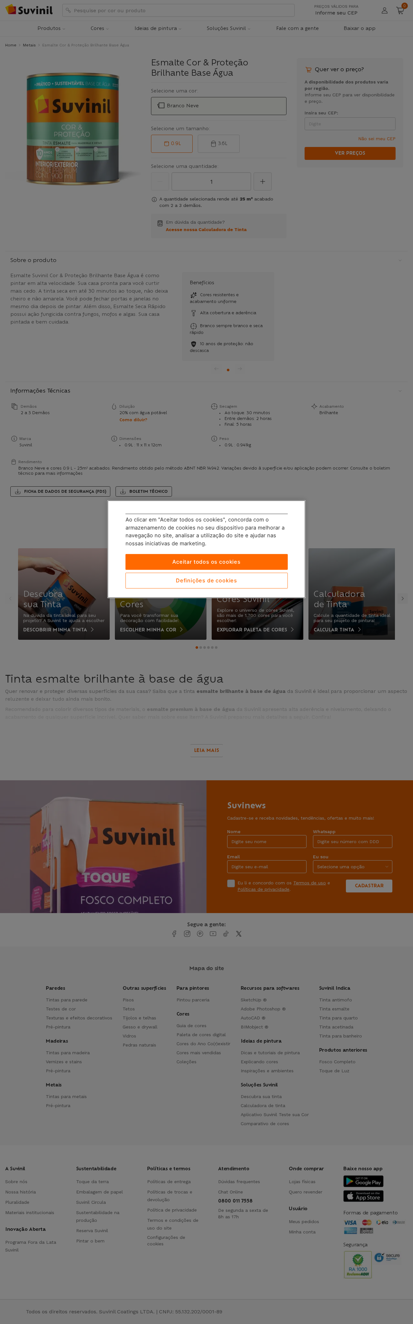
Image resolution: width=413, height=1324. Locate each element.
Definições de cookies (206, 580)
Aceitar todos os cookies (206, 562)
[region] (206, 549)
